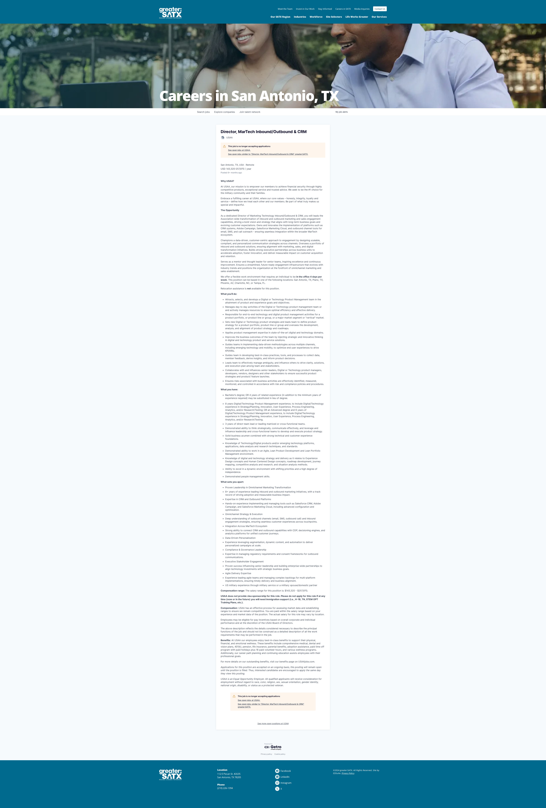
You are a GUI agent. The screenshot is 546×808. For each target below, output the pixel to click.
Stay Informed (325, 8)
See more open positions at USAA (273, 723)
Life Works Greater (357, 16)
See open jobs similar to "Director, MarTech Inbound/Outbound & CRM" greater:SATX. (268, 154)
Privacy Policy (348, 773)
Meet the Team (285, 8)
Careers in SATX (343, 8)
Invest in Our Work (305, 8)
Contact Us (380, 8)
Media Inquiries (362, 8)
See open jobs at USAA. (239, 150)
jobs (203, 111)
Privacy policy (266, 754)
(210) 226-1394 (225, 788)
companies (224, 111)
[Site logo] (170, 13)
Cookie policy (279, 754)
